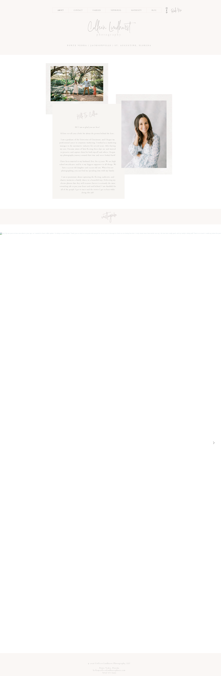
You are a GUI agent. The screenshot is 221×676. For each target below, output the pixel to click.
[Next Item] (214, 443)
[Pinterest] (167, 13)
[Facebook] (167, 10)
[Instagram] (167, 8)
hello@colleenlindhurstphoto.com (109, 670)
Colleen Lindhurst (109, 28)
